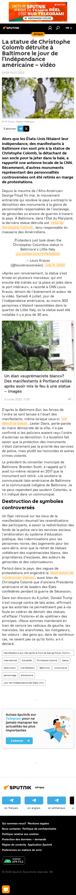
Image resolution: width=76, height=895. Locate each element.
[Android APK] (14, 861)
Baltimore (45, 667)
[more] (69, 399)
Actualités (27, 660)
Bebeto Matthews (25, 121)
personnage (10, 675)
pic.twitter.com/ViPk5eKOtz (38, 254)
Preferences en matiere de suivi (22, 850)
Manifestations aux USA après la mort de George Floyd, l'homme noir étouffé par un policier (39, 652)
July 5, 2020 (55, 265)
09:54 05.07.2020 (13, 72)
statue (65, 660)
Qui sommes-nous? (14, 823)
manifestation (27, 667)
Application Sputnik (40, 844)
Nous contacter (11, 828)
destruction (10, 667)
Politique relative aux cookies (20, 834)
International (10, 660)
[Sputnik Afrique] (11, 29)
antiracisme (27, 675)
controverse (60, 667)
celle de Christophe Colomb (33, 224)
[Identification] (50, 28)
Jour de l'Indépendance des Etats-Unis (24, 682)
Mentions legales (38, 823)
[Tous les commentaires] (6, 889)
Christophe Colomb (47, 660)
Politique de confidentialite (39, 828)
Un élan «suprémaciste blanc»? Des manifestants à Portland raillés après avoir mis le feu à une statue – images (38, 383)
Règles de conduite (14, 844)
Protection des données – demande (24, 839)
